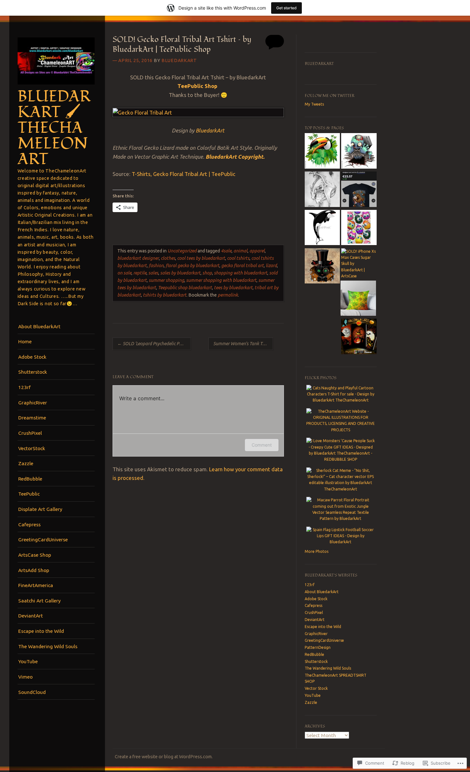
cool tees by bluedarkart (201, 258)
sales (153, 272)
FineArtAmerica (35, 585)
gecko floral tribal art (242, 265)
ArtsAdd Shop (33, 570)
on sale (124, 272)
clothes (168, 258)
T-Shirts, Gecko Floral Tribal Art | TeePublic (183, 174)
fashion (156, 265)
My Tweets (314, 104)
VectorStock (31, 448)
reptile (139, 272)
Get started (286, 7)
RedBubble (30, 479)
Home (25, 341)
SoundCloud (32, 692)
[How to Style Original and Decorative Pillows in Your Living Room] (358, 299)
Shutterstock (32, 372)
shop (207, 272)
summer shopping (166, 280)
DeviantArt (30, 615)
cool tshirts (238, 258)
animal (240, 250)
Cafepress (29, 524)
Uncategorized (182, 250)
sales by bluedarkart (180, 272)
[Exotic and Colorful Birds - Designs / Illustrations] (322, 151)
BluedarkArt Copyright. (235, 157)
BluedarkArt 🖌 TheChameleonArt (54, 128)
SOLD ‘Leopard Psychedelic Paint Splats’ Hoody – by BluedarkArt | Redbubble (154, 343)
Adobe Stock (32, 357)
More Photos (316, 551)
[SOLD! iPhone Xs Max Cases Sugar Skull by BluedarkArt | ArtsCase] (358, 263)
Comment (262, 445)
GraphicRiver (32, 402)
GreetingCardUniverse (43, 539)
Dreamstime (32, 417)
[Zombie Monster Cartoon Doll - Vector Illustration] (358, 151)
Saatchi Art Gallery (39, 600)
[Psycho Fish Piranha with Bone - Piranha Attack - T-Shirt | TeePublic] (358, 190)
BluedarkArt (210, 130)
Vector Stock (316, 688)
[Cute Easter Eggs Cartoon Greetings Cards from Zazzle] (358, 228)
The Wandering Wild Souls (47, 646)
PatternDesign (318, 647)
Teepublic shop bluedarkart (185, 287)
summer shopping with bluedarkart (221, 280)
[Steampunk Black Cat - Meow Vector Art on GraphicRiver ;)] (322, 266)
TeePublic (29, 494)
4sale (226, 250)
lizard (271, 265)
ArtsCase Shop (34, 555)
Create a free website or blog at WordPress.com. (164, 756)
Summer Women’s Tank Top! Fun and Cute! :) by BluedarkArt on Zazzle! (243, 343)
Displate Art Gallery (40, 509)
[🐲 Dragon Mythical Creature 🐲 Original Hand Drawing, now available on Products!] (322, 190)
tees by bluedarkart (233, 287)
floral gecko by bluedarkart (192, 265)
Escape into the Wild (41, 631)
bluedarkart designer (138, 258)
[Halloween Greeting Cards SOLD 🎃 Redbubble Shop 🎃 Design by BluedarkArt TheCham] (358, 337)
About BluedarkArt (39, 326)
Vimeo (25, 677)
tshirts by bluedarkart (164, 295)
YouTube (28, 661)
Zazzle (25, 463)
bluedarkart (179, 60)
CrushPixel (30, 433)
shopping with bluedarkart (240, 272)
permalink (228, 295)
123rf (24, 387)
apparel (257, 250)
